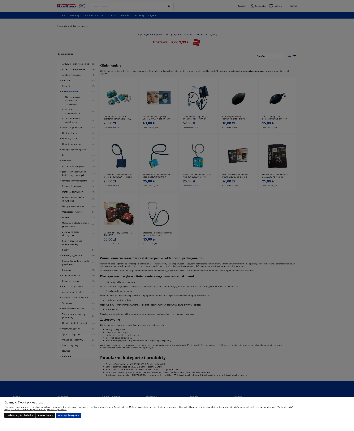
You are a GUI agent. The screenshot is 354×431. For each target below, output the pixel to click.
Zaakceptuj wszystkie (68, 415)
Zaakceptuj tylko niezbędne (20, 415)
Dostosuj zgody (45, 415)
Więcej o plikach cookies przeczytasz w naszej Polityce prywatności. (35, 409)
